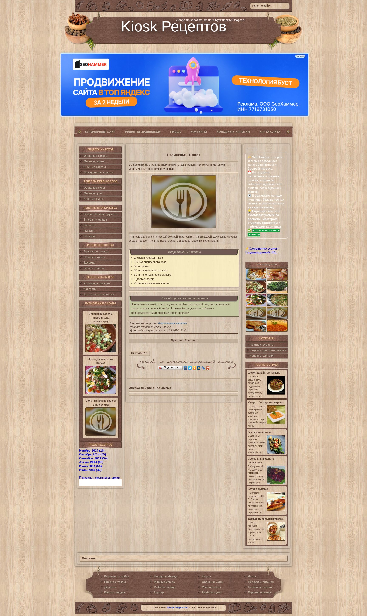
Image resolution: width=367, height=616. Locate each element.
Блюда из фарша (95, 219)
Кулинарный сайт (100, 131)
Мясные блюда (164, 581)
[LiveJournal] (203, 368)
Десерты (89, 262)
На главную (139, 353)
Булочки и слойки (96, 251)
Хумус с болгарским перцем (266, 402)
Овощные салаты (96, 155)
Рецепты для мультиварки (268, 350)
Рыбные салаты (95, 166)
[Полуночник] (183, 201)
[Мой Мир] (199, 368)
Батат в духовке (258, 489)
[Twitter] (190, 368)
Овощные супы (94, 187)
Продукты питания (261, 581)
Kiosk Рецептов (173, 26)
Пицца (175, 131)
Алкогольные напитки (99, 294)
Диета (252, 576)
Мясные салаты (94, 161)
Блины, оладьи (94, 268)
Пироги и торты (94, 257)
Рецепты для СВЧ (262, 355)
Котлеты (89, 225)
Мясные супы (93, 193)
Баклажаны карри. (259, 432)
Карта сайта (270, 131)
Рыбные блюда (164, 587)
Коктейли (199, 131)
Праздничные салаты (98, 172)
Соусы (206, 576)
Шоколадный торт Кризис (264, 372)
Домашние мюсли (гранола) (265, 518)
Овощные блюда (165, 576)
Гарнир (88, 230)
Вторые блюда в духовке (101, 214)
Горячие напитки (259, 592)
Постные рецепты (262, 344)
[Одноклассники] (194, 368)
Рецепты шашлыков (142, 131)
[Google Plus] (208, 368)
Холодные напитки (233, 131)
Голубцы (90, 236)
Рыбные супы (93, 198)
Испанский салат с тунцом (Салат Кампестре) (101, 317)
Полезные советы (260, 587)
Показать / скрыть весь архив (99, 477)
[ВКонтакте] (185, 368)
